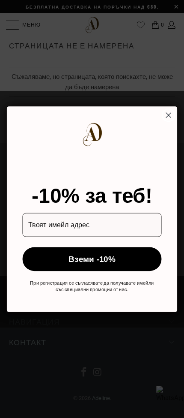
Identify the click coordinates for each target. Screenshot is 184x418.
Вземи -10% (91, 259)
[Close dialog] (169, 115)
